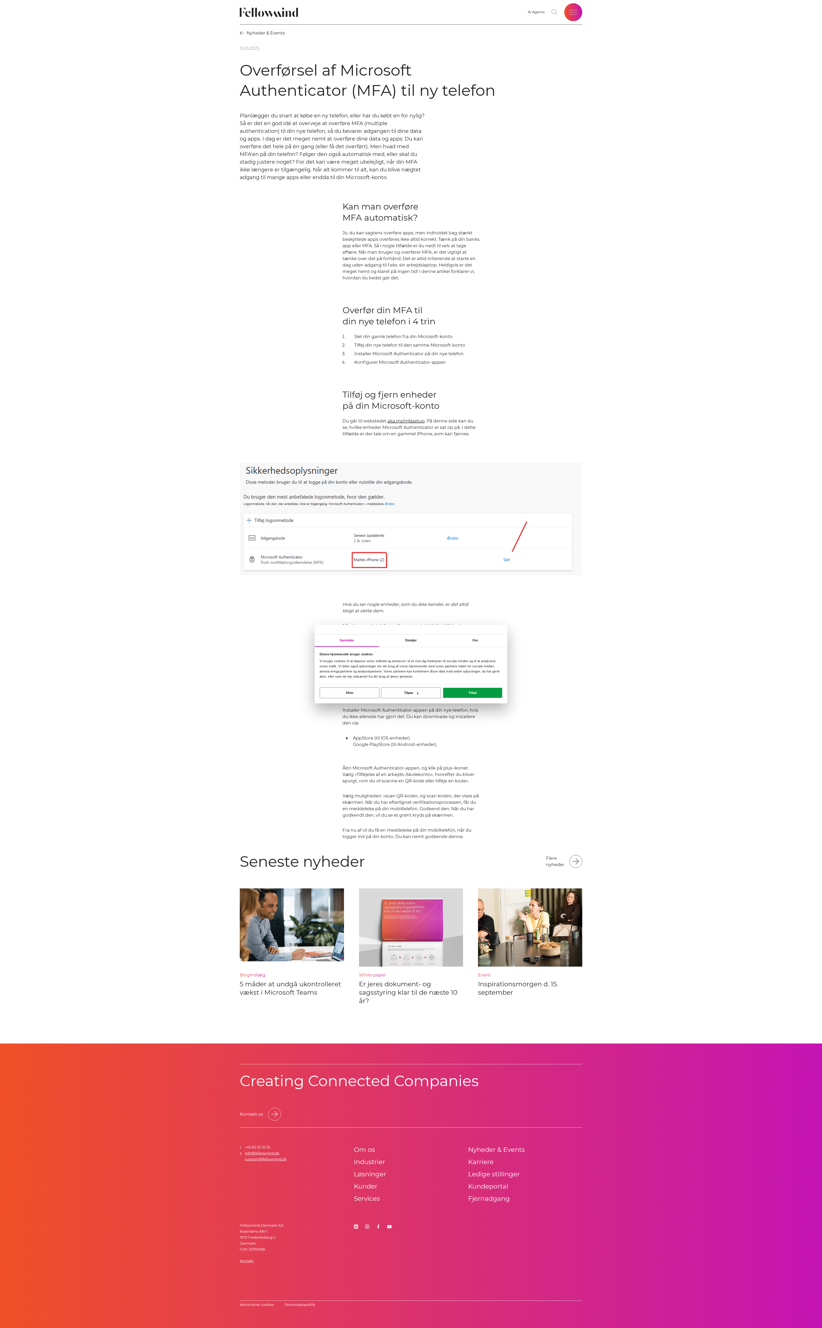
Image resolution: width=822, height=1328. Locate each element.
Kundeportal (488, 1186)
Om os (364, 1150)
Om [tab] (475, 640)
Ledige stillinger (494, 1174)
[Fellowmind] (270, 12)
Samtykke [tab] (347, 640)
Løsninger (370, 1174)
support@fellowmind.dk (266, 1159)
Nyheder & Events (496, 1150)
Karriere (481, 1162)
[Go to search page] (554, 12)
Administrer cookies (257, 1305)
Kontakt (247, 1261)
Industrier (369, 1162)
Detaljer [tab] (411, 640)
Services (367, 1198)
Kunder (365, 1186)
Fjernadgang (489, 1198)
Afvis (349, 693)
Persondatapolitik (300, 1305)
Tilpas (408, 693)
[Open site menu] (573, 12)
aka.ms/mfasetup (406, 421)
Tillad (473, 693)
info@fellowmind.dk (262, 1153)
